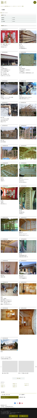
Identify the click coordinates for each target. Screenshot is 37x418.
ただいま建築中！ (22, 394)
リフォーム (27, 383)
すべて (2, 383)
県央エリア (15, 383)
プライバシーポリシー (13, 412)
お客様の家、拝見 (22, 397)
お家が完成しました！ (5, 397)
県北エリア (15, 386)
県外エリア (27, 385)
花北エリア (3, 385)
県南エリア (3, 386)
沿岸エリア (15, 385)
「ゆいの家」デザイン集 (5, 394)
